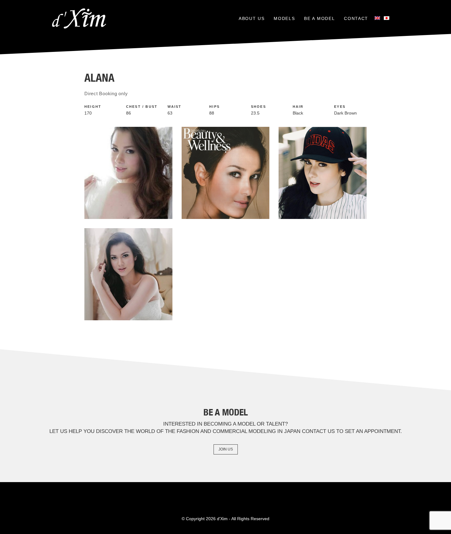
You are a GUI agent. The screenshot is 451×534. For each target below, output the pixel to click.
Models (284, 18)
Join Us (225, 449)
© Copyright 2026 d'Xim (205, 518)
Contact (356, 18)
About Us (251, 18)
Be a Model (319, 18)
